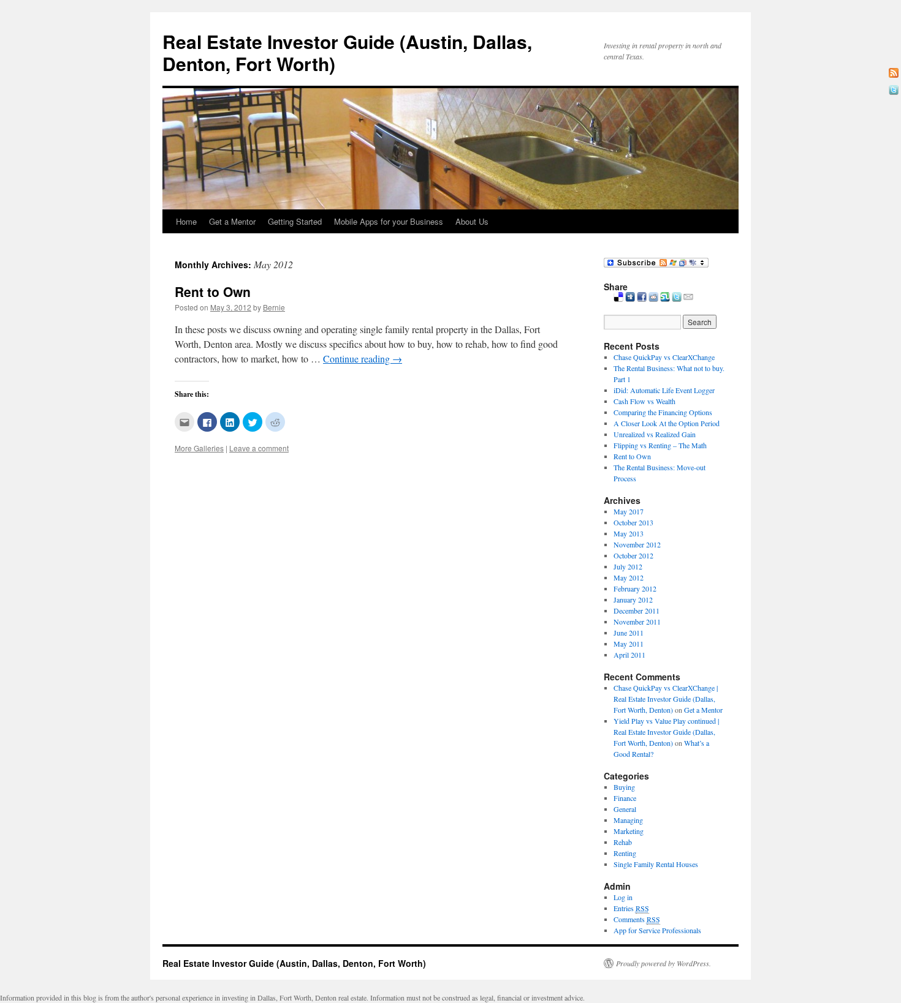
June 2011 (629, 632)
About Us (472, 221)
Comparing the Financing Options (663, 412)
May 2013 (629, 533)
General (625, 809)
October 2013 (633, 522)
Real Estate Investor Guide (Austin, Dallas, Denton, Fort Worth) (347, 52)
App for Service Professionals (657, 930)
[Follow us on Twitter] (894, 90)
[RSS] (894, 72)
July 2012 (628, 566)
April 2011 (629, 654)
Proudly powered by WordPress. (663, 963)
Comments (637, 919)
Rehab (623, 842)
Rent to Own (213, 291)
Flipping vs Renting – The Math (660, 445)
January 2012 (633, 599)
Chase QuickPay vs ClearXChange (664, 357)
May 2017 (629, 511)
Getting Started (295, 221)
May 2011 (629, 643)
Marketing (629, 831)
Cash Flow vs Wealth (644, 401)
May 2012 (629, 577)
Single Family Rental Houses (656, 864)
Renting (625, 853)
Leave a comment (259, 448)
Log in (623, 897)
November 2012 (637, 544)
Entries (631, 908)
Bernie (274, 307)
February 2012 (635, 588)
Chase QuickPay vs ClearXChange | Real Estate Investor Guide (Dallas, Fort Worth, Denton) (666, 699)
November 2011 (637, 621)
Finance (625, 798)
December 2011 (637, 610)
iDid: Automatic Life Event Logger (664, 390)
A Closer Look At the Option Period (667, 423)
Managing (628, 820)
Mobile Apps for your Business (388, 221)
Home (186, 221)
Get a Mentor (232, 221)
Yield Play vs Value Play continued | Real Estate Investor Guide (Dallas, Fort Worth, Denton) (666, 732)
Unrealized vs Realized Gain (655, 434)
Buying (624, 787)
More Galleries (199, 448)
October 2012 (633, 555)
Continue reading (362, 358)
